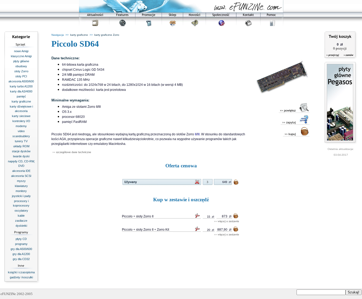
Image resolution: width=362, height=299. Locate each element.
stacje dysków (21, 151)
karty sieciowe (21, 116)
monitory (21, 191)
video (21, 131)
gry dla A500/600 (21, 249)
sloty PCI (21, 76)
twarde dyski (21, 156)
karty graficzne (21, 101)
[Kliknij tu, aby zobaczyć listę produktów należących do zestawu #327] (226, 235)
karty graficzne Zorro (106, 34)
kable (21, 215)
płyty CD (21, 238)
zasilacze (21, 220)
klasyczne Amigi (21, 56)
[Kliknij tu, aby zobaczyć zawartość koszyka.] (333, 58)
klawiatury (21, 186)
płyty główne (21, 61)
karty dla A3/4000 (21, 91)
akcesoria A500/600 (21, 81)
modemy (21, 126)
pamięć (21, 96)
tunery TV (21, 141)
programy (21, 244)
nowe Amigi (21, 51)
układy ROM (21, 146)
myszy (21, 180)
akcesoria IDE (21, 170)
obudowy (21, 66)
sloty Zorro (21, 71)
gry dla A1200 (21, 254)
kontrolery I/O (21, 121)
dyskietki (21, 225)
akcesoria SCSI (21, 175)
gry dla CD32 (21, 259)
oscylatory (21, 210)
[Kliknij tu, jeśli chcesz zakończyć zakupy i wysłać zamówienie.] (347, 58)
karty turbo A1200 (21, 86)
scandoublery (21, 136)
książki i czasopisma (21, 272)
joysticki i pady (21, 196)
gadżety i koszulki (21, 277)
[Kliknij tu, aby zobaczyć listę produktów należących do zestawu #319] (226, 221)
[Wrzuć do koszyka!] (236, 183)
